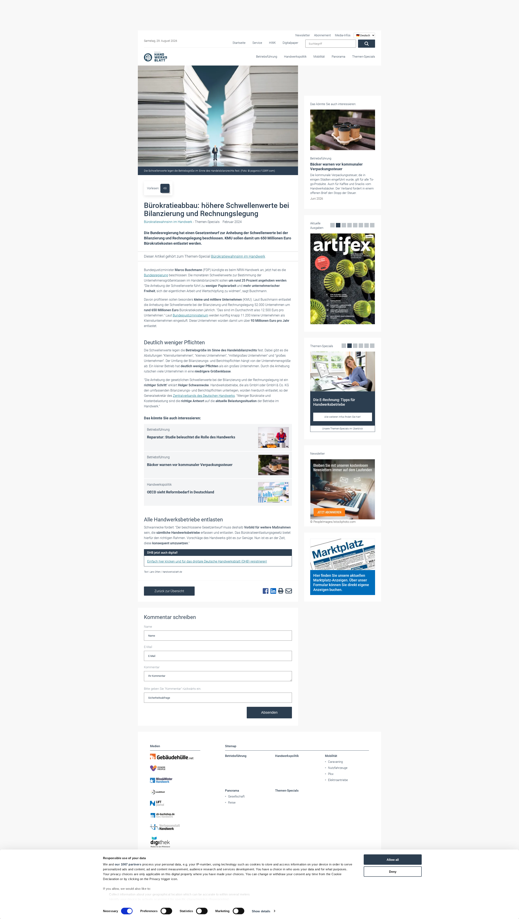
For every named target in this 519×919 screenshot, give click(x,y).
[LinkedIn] (272, 591)
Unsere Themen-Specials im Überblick (342, 428)
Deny (392, 871)
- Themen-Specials (182, 222)
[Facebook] (264, 591)
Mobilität (319, 56)
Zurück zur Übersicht (169, 591)
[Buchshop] (175, 815)
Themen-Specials (363, 56)
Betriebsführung (266, 56)
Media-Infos (343, 35)
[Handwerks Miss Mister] (175, 780)
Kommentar (152, 667)
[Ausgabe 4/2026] (342, 278)
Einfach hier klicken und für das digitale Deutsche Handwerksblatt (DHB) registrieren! (207, 561)
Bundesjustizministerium (190, 315)
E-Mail (148, 647)
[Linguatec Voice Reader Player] (164, 188)
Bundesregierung (156, 275)
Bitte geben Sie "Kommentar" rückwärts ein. (172, 689)
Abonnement (322, 35)
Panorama (338, 56)
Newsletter (302, 35)
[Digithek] (175, 842)
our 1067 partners (128, 864)
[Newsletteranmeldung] (342, 489)
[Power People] (175, 768)
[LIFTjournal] (175, 803)
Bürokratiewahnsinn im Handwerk (238, 256)
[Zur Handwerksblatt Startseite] (155, 56)
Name (148, 626)
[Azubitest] (175, 792)
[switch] (166, 911)
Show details (261, 911)
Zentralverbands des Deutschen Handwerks (204, 396)
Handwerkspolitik (295, 56)
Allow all (393, 859)
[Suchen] (366, 44)
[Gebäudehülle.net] (175, 756)
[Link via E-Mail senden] (287, 591)
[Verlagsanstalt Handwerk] (175, 827)
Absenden (269, 712)
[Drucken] (279, 591)
